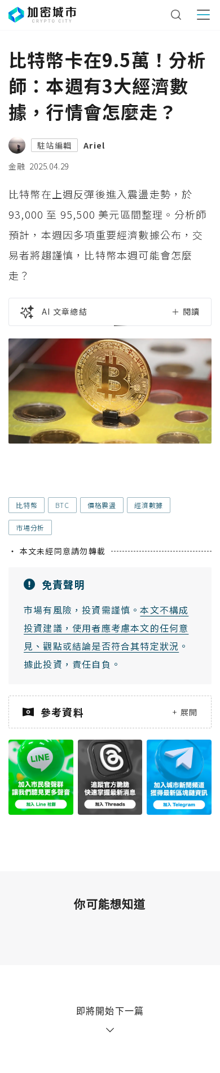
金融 (16, 166)
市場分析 (30, 527)
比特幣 (26, 505)
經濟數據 (148, 505)
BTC (62, 505)
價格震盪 (101, 505)
